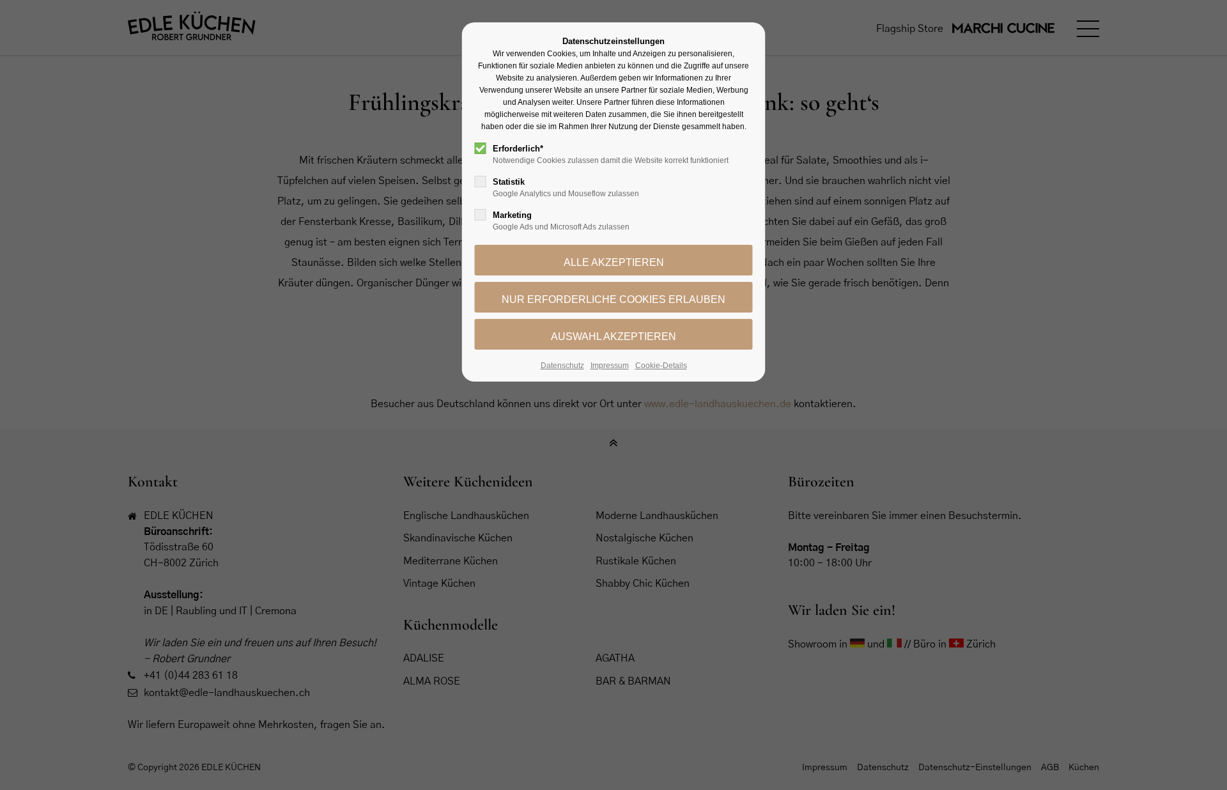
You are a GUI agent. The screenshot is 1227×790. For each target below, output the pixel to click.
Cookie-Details (661, 365)
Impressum (609, 365)
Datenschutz (562, 365)
